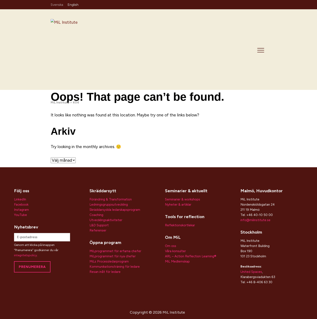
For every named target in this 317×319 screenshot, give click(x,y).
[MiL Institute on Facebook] (257, 4)
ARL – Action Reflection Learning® (190, 256)
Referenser (97, 230)
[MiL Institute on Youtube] (263, 4)
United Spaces (251, 272)
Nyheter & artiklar (178, 204)
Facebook (21, 204)
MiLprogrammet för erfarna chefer (115, 251)
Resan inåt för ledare (105, 272)
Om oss (170, 246)
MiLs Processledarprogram (109, 261)
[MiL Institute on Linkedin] (244, 4)
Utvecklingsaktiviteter (105, 220)
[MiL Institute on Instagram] (251, 4)
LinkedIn (20, 199)
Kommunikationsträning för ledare (114, 267)
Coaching (96, 215)
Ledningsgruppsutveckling (108, 204)
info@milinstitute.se (255, 220)
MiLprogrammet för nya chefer (112, 256)
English (72, 5)
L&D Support (99, 225)
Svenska (57, 5)
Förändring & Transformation (110, 199)
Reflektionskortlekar (180, 225)
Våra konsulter (175, 251)
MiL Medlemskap (177, 261)
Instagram (21, 210)
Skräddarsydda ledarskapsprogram (114, 210)
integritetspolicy (25, 255)
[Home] (81, 49)
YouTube (20, 215)
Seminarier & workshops (182, 199)
